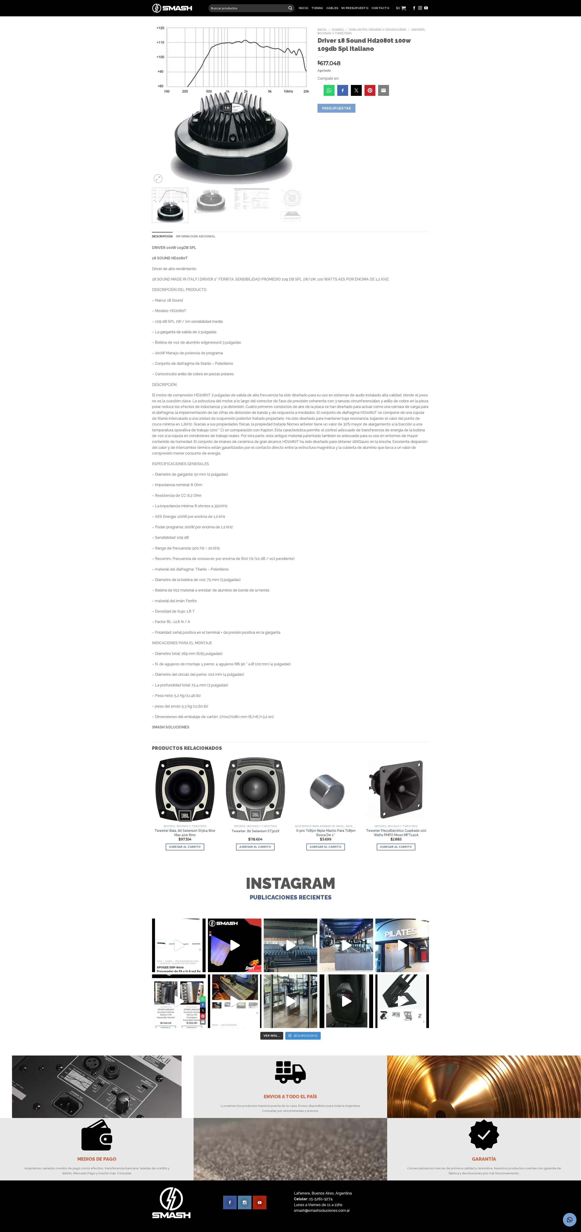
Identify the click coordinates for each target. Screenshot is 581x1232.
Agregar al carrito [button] (185, 846)
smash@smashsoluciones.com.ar (322, 1210)
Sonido (338, 29)
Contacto (380, 8)
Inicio (303, 8)
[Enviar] (290, 8)
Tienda (317, 8)
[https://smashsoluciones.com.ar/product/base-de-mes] (402, 1001)
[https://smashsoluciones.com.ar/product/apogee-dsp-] (179, 945)
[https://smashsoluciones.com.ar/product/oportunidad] (346, 1001)
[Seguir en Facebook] (414, 8)
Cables (332, 8)
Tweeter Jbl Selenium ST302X (255, 831)
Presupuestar (336, 108)
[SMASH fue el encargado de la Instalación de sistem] (290, 1001)
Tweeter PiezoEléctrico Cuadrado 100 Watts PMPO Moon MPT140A (396, 833)
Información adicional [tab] (195, 236)
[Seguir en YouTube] (426, 8)
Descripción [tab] (162, 236)
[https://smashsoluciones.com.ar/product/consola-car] (234, 1001)
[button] (569, 1220)
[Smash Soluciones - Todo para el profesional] (177, 8)
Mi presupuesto (354, 8)
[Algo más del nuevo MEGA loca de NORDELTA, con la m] (346, 945)
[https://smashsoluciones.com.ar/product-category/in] (179, 1001)
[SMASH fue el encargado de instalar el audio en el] (402, 945)
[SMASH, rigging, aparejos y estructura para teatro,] (290, 945)
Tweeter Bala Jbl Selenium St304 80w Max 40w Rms (185, 833)
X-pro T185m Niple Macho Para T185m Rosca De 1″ (325, 833)
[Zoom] (158, 178)
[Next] (302, 105)
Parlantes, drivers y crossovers (377, 29)
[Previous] (161, 105)
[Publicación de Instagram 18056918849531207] (234, 945)
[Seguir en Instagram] (420, 8)
